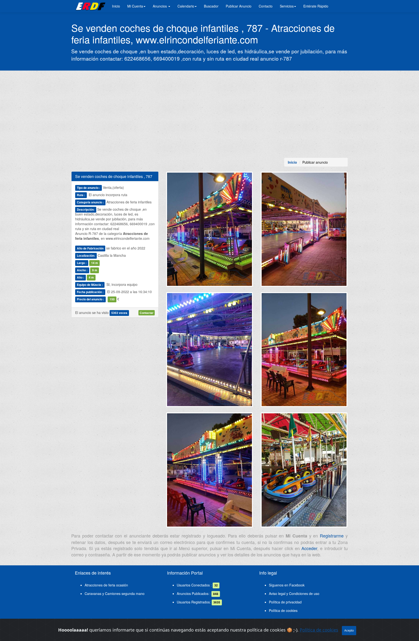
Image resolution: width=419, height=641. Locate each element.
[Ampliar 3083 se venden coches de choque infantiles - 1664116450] (304, 231)
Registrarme (332, 535)
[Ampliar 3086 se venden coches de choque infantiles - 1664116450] (209, 471)
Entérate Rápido (315, 6)
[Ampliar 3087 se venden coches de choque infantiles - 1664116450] (304, 471)
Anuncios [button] (160, 6)
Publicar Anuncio (238, 6)
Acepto (349, 630)
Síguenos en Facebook (287, 585)
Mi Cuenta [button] (135, 6)
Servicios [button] (287, 6)
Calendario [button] (185, 6)
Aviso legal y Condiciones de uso (294, 593)
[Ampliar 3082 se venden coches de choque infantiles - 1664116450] (209, 231)
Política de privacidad (285, 602)
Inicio (116, 6)
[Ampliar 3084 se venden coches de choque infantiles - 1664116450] (209, 351)
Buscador (211, 6)
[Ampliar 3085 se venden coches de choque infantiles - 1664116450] (304, 351)
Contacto (266, 6)
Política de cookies (283, 610)
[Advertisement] (209, 114)
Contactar (146, 313)
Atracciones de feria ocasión (106, 585)
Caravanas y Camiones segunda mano (115, 593)
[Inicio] (89, 6)
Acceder (309, 548)
